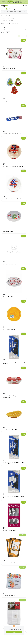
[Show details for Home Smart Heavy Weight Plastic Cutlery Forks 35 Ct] (14, 347)
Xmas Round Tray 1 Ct (8, 231)
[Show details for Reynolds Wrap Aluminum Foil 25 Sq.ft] (14, 118)
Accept (14, 632)
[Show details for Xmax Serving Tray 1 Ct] (14, 53)
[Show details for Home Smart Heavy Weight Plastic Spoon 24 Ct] (14, 481)
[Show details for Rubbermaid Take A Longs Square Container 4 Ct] (14, 381)
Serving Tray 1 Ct (7, 101)
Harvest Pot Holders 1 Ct (9, 595)
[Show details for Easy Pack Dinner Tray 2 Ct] (14, 314)
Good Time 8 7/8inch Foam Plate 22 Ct (13, 199)
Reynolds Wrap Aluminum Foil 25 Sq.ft (12, 133)
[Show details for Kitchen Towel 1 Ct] (14, 613)
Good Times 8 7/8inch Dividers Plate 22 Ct (13, 166)
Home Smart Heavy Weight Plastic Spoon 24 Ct (13, 497)
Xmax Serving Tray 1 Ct (9, 68)
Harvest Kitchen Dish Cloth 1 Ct (11, 563)
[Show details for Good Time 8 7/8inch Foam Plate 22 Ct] (14, 184)
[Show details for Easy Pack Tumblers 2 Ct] (14, 249)
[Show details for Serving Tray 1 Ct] (14, 86)
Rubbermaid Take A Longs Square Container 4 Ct (11, 396)
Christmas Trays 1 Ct (8, 296)
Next (26, 36)
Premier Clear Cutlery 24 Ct (10, 530)
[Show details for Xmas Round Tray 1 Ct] (14, 216)
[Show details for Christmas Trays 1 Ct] (14, 282)
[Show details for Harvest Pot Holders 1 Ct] (14, 580)
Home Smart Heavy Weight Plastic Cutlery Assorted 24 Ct (14, 463)
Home (2, 16)
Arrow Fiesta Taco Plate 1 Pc (10, 429)
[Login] (7, 9)
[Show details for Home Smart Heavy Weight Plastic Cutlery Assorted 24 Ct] (14, 447)
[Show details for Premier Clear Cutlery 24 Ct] (14, 515)
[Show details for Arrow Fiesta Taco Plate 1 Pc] (14, 415)
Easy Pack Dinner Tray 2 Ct (10, 329)
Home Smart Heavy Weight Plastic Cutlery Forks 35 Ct (14, 362)
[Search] (25, 12)
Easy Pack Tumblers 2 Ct (9, 264)
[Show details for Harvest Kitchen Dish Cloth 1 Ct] (14, 548)
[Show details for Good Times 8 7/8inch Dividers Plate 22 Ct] (14, 151)
